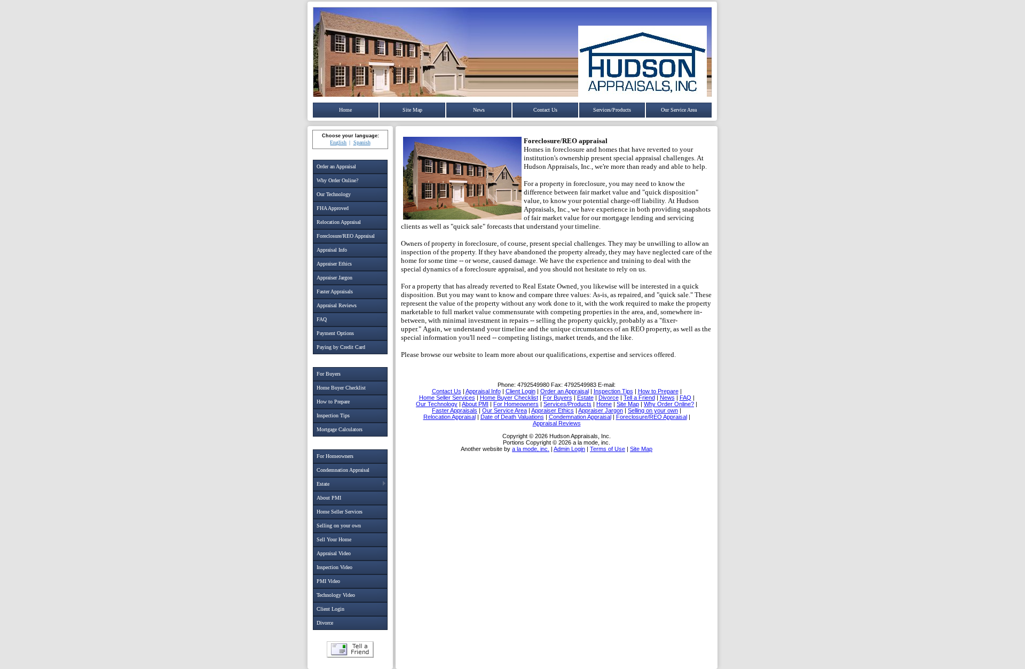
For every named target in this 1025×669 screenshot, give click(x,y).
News (479, 110)
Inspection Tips (333, 415)
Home (345, 110)
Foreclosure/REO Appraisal (346, 236)
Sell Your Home (334, 539)
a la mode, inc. (530, 449)
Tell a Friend (350, 649)
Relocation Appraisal (339, 222)
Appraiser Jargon (334, 278)
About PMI (329, 498)
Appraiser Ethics (334, 264)
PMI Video (328, 581)
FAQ (322, 319)
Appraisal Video (334, 553)
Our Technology (334, 194)
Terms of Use (607, 449)
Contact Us (545, 110)
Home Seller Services (339, 512)
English (338, 142)
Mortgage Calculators (339, 429)
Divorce (325, 623)
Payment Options (335, 333)
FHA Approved (333, 208)
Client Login (330, 609)
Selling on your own (339, 525)
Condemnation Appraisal (343, 470)
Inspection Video (334, 567)
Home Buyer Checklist (341, 388)
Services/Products (612, 110)
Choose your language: (350, 135)
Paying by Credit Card (341, 347)
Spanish (361, 142)
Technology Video (336, 595)
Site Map (412, 110)
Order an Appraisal (336, 166)
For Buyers (329, 374)
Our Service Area (679, 110)
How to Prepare (333, 401)
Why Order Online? (337, 180)
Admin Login (569, 449)
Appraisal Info (332, 250)
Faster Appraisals (335, 291)
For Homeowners (335, 456)
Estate (323, 484)
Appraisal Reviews (337, 305)
